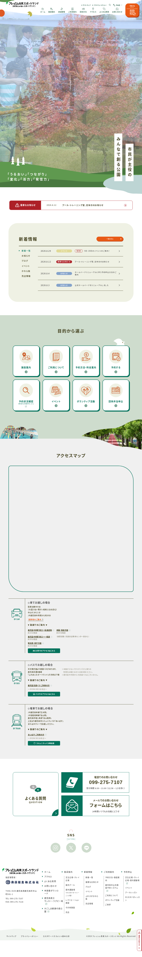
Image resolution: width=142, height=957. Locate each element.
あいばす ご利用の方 (36, 734)
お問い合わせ (50, 886)
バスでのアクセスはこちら (41, 694)
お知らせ (26, 255)
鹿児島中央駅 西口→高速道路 (40, 630)
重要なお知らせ (92, 882)
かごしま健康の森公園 (53, 910)
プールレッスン (131, 892)
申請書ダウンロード (51, 892)
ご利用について (111, 895)
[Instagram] (55, 848)
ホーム (47, 871)
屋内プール (70, 885)
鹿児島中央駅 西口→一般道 (39, 636)
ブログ (25, 260)
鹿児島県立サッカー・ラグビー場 (53, 899)
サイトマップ (86, 5)
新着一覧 (26, 250)
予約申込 (128, 871)
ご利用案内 (109, 871)
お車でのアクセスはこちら (41, 651)
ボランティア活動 (112, 900)
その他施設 (70, 907)
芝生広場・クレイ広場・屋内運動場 (132, 879)
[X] (71, 848)
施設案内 (68, 871)
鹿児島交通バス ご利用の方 (39, 685)
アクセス (48, 876)
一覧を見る (109, 239)
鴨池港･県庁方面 (34, 643)
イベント (26, 266)
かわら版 (26, 271)
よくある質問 (50, 881)
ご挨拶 (108, 904)
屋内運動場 (72, 892)
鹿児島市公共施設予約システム (112, 886)
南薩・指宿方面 (62, 630)
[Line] (87, 848)
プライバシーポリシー (100, 5)
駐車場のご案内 (35, 619)
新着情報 (88, 871)
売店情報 (26, 276)
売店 (67, 912)
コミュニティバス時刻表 (41, 744)
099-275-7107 (16, 898)
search (110, 5)
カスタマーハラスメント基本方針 (56, 936)
